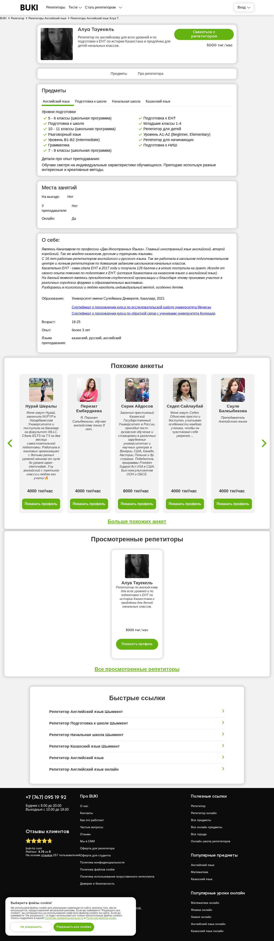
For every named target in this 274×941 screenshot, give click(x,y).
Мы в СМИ (87, 841)
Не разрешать (31, 926)
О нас (84, 806)
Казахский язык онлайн (207, 931)
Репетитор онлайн (204, 813)
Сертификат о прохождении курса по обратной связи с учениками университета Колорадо (143, 313)
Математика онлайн (205, 902)
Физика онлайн (201, 910)
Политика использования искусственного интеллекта (117, 876)
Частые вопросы (91, 827)
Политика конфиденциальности (102, 862)
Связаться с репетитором (204, 34)
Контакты (86, 813)
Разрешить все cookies (74, 926)
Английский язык (202, 865)
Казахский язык (201, 879)
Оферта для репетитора (97, 848)
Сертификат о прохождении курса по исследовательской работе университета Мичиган (141, 307)
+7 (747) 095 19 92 (46, 797)
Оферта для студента (95, 855)
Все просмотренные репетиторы (137, 669)
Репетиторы (55, 7)
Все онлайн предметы (206, 827)
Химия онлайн (201, 917)
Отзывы (85, 834)
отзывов (46, 855)
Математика (199, 872)
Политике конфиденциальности (64, 918)
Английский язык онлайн (208, 924)
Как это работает (92, 820)
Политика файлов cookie (97, 869)
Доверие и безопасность (97, 883)
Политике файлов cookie (101, 918)
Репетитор (198, 806)
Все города (199, 834)
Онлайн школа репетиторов (210, 841)
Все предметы (201, 820)
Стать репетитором (100, 7)
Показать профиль (41, 504)
